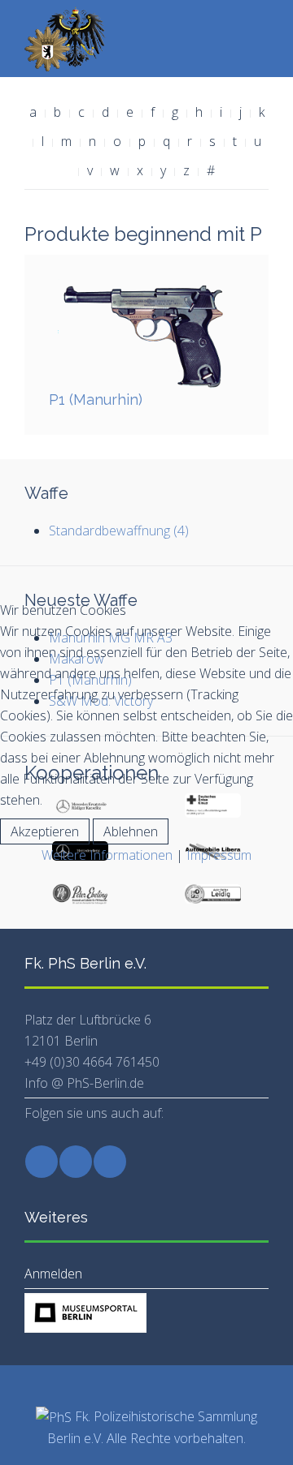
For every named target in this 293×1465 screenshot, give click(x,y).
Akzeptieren (45, 831)
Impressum (218, 855)
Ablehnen (130, 831)
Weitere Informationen (107, 855)
